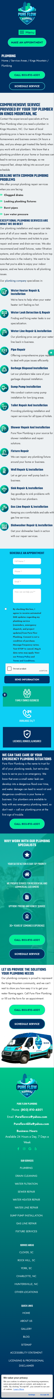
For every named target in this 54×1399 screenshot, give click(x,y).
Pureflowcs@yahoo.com (31, 1117)
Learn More (18, 1389)
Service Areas (19, 60)
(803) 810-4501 (32, 1110)
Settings (31, 1395)
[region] (27, 1386)
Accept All (44, 1395)
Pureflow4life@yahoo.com (31, 1124)
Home (4, 60)
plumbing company (15, 281)
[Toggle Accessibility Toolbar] (4, 694)
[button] (27, 42)
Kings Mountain (38, 60)
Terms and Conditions (24, 660)
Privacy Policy (23, 656)
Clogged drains (13, 195)
